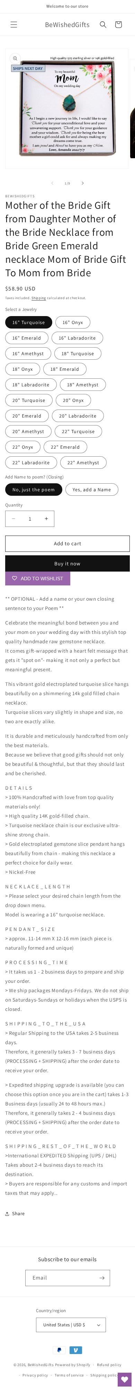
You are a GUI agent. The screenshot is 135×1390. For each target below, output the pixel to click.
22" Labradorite (31, 462)
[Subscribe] (102, 1278)
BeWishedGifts (41, 1364)
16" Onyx (73, 322)
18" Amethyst (83, 385)
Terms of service (69, 1375)
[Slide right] (82, 183)
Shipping (39, 298)
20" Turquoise (28, 400)
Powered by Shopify (73, 1364)
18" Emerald (65, 369)
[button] (13, 24)
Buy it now (67, 563)
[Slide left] (52, 183)
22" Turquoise (78, 431)
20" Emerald (27, 416)
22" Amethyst (83, 462)
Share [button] (18, 1213)
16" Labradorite (77, 338)
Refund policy (109, 1364)
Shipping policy (104, 1375)
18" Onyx (22, 369)
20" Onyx (73, 400)
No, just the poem (33, 489)
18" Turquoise (78, 353)
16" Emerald (26, 338)
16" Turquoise (28, 322)
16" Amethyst (28, 353)
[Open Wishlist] (125, 1380)
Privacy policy (35, 1375)
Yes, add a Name (92, 489)
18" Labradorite (31, 385)
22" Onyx (22, 447)
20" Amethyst (28, 431)
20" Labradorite (78, 416)
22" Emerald (65, 447)
